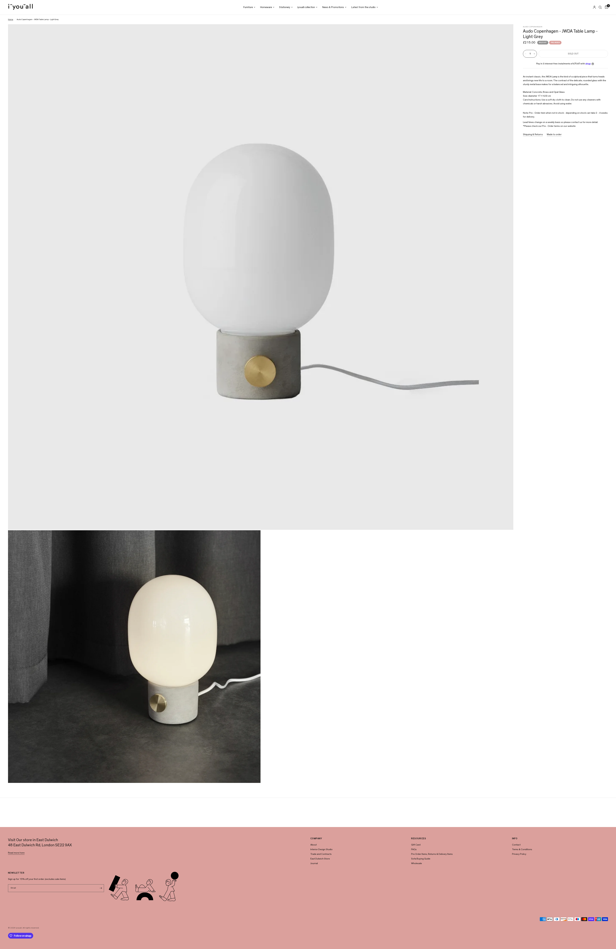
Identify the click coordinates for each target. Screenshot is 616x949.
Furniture (248, 7)
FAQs (414, 849)
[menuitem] (249, 7)
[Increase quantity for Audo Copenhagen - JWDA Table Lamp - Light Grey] (534, 53)
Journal (314, 863)
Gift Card (415, 845)
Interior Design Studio (321, 849)
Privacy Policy (519, 854)
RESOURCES (418, 838)
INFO (515, 838)
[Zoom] (507, 31)
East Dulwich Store (320, 859)
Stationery (284, 7)
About (313, 845)
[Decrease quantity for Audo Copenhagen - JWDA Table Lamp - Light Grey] (525, 53)
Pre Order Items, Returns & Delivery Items (432, 854)
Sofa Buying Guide (420, 859)
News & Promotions (333, 7)
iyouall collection (306, 7)
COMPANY (316, 838)
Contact (516, 845)
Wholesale (416, 863)
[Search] (600, 7)
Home (10, 19)
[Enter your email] (101, 888)
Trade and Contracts (321, 854)
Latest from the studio (363, 7)
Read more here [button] (16, 853)
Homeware (266, 7)
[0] (605, 7)
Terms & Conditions (522, 849)
